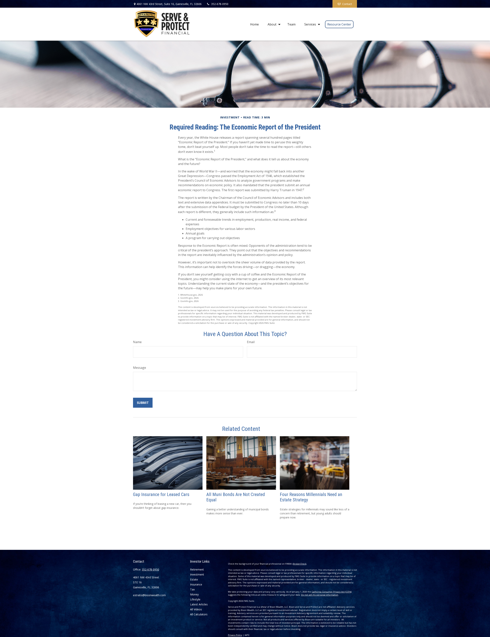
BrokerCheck (299, 563)
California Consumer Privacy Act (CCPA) (332, 591)
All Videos (196, 609)
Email (251, 342)
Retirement (197, 569)
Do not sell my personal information (319, 594)
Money (194, 594)
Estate (194, 579)
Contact (347, 4)
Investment (197, 574)
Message (139, 368)
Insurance (196, 584)
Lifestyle (195, 599)
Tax (192, 589)
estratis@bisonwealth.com (149, 595)
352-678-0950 (219, 4)
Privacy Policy (235, 635)
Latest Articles (199, 604)
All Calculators (198, 614)
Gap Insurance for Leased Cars (161, 494)
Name (137, 342)
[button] (254, 24)
